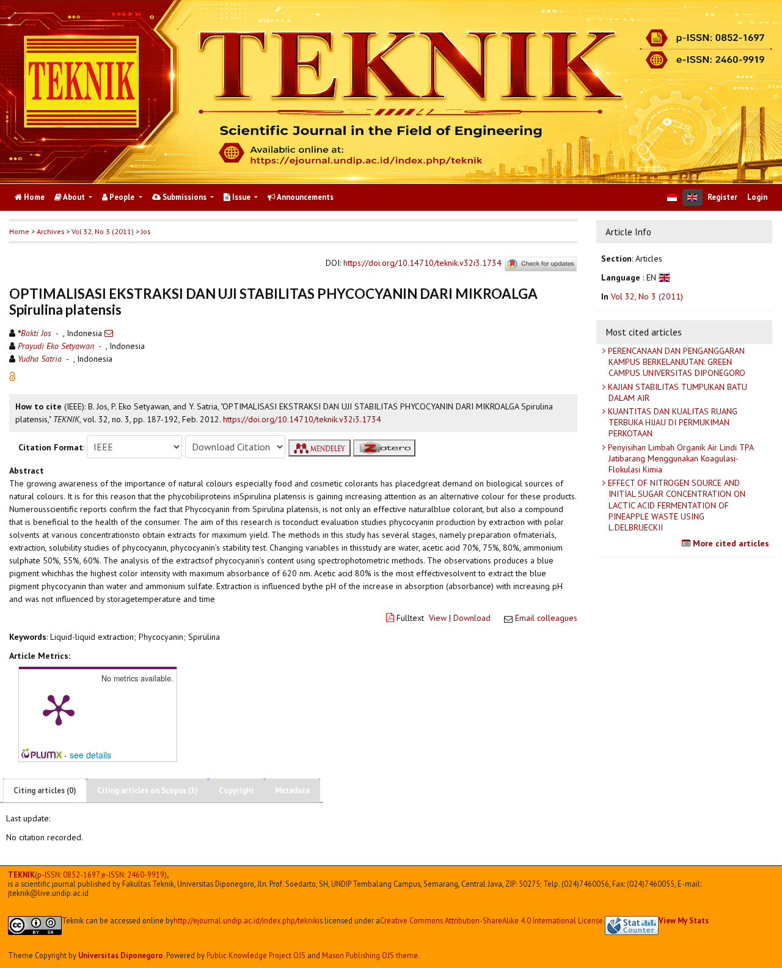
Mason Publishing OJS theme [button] (370, 955)
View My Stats (684, 920)
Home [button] (19, 231)
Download (472, 617)
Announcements (305, 197)
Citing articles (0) (44, 790)
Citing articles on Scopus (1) (147, 790)
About (74, 197)
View (438, 617)
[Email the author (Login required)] (108, 333)
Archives (50, 231)
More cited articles (729, 543)
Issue (241, 197)
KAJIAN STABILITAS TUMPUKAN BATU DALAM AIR (676, 392)
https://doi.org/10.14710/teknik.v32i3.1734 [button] (302, 419)
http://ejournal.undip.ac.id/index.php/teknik (246, 920)
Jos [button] (145, 231)
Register (722, 197)
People (122, 197)
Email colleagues (546, 617)
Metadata (292, 790)
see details (90, 755)
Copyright (236, 790)
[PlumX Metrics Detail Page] (58, 709)
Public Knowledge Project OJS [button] (255, 955)
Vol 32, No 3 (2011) (102, 231)
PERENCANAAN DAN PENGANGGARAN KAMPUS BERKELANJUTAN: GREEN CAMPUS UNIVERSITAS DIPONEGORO (675, 361)
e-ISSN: (132, 874)
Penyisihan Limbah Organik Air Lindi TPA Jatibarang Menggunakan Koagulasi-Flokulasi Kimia (679, 458)
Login (757, 197)
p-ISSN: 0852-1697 (68, 874)
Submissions (184, 197)
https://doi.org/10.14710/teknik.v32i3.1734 (422, 263)
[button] (12, 375)
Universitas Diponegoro (120, 955)
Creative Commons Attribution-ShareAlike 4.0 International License (491, 920)
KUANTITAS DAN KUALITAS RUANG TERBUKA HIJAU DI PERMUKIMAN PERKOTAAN (671, 422)
